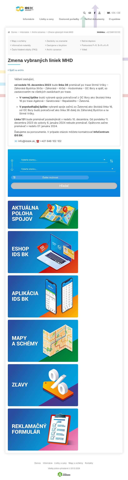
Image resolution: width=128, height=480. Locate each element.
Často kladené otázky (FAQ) (24, 49)
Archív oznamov (38, 32)
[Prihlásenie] (99, 12)
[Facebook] (94, 12)
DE (118, 12)
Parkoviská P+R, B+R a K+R (95, 45)
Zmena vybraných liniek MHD (60, 32)
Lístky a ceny (46, 19)
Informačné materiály (21, 45)
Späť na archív (16, 70)
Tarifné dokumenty (94, 19)
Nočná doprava (88, 40)
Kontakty (89, 462)
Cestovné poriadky (69, 19)
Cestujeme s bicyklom (57, 45)
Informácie (28, 19)
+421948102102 (113, 32)
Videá (84, 49)
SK (108, 12)
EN (113, 12)
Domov (14, 32)
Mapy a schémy (19, 40)
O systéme (114, 19)
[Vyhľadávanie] (84, 12)
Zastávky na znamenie (57, 40)
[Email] (89, 12)
